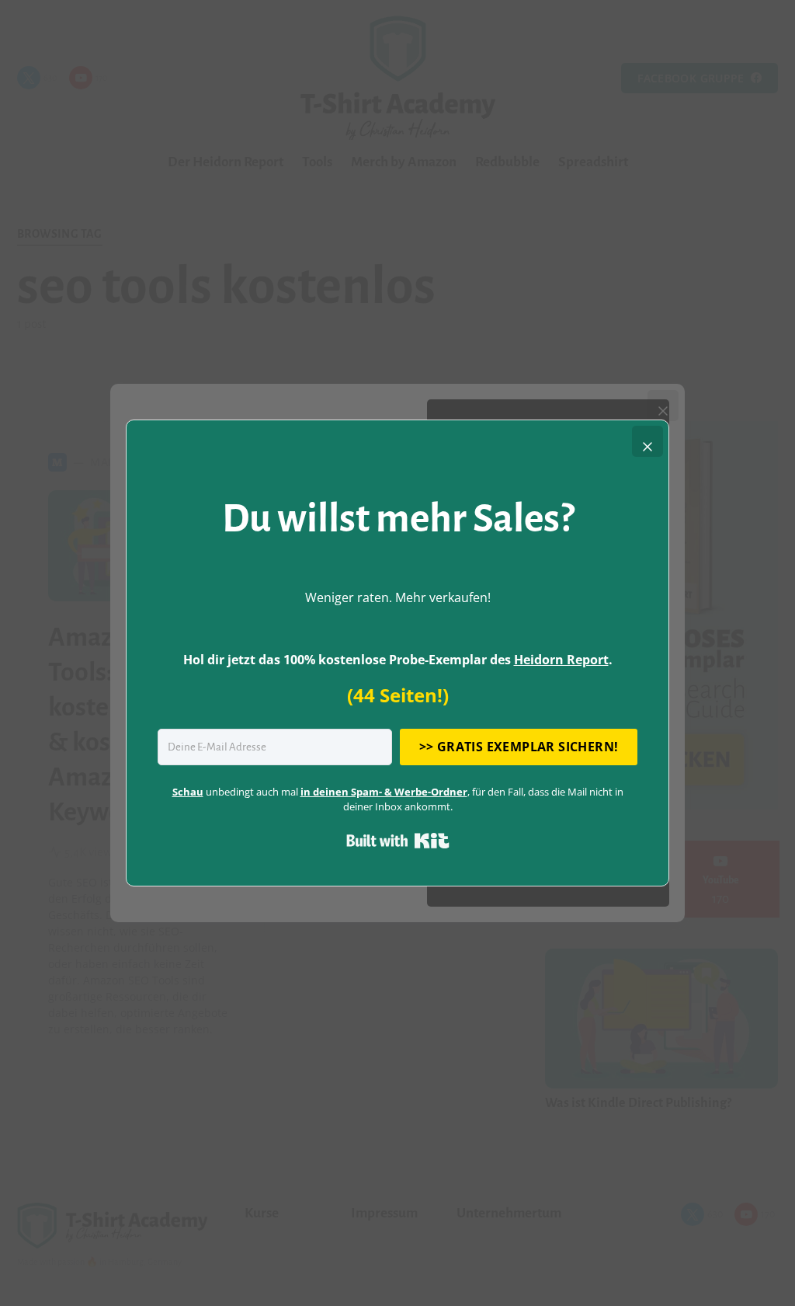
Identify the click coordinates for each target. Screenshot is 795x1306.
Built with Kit (398, 841)
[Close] (647, 441)
